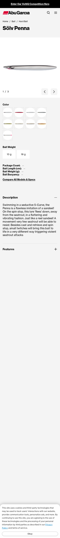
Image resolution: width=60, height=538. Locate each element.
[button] (44, 91)
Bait (13, 21)
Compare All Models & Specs (19, 179)
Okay (30, 533)
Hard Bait (23, 21)
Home (5, 21)
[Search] (48, 12)
